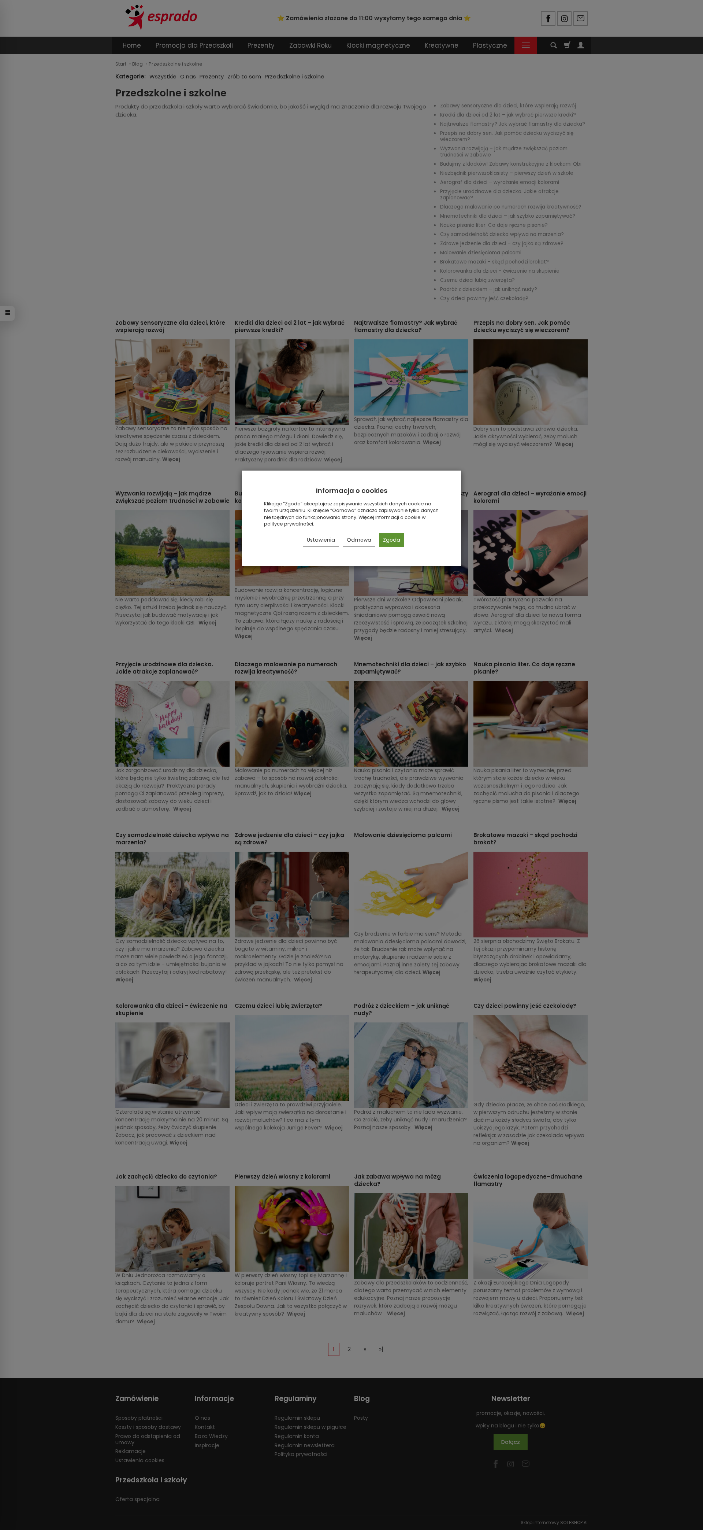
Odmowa (359, 539)
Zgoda (391, 539)
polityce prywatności (288, 524)
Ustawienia (321, 539)
